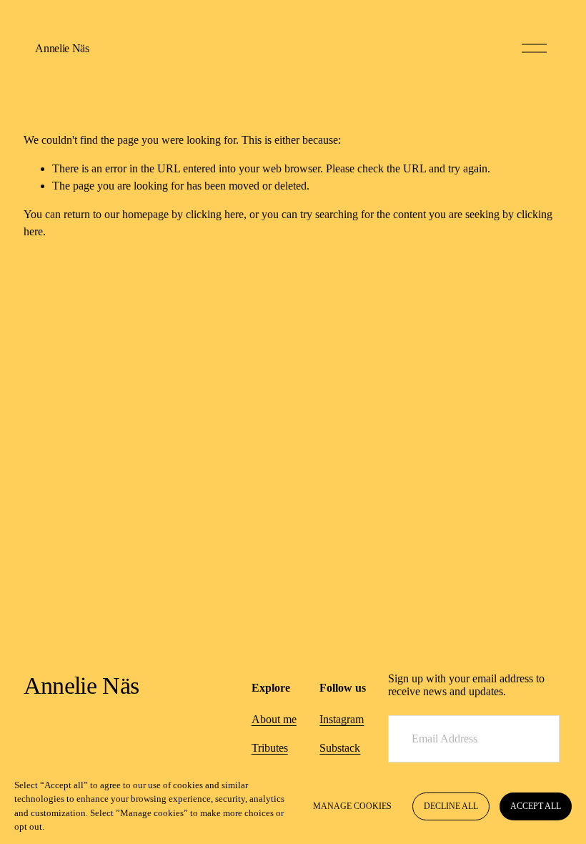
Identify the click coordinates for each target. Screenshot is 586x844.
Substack (339, 748)
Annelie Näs (62, 48)
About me (274, 719)
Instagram (341, 719)
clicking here (215, 214)
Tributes (270, 748)
